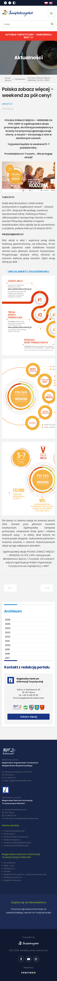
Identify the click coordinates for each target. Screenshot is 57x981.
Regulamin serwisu (12, 880)
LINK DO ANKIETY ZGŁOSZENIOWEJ (28, 271)
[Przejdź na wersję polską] (46, 3)
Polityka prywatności (13, 877)
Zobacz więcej (28, 716)
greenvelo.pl (9, 834)
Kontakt (7, 871)
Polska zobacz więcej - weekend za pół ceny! (40, 79)
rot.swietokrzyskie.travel (14, 831)
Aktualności (20, 79)
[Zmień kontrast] (14, 2)
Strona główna (8, 79)
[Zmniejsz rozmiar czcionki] (9, 2)
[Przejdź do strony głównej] (18, 13)
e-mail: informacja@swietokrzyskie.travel (20, 818)
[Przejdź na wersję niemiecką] (50, 3)
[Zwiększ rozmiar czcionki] (5, 2)
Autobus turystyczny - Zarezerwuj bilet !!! (28, 36)
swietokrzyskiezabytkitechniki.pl (17, 842)
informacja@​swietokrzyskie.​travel (28, 698)
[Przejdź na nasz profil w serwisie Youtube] (29, 959)
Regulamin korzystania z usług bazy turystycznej (25, 874)
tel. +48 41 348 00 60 (28, 695)
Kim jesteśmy (10, 862)
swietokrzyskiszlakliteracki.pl (16, 845)
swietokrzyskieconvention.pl (16, 836)
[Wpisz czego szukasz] (52, 24)
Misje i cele (9, 865)
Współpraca (9, 868)
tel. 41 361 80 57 (9, 777)
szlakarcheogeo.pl (12, 839)
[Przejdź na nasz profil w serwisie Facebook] (21, 959)
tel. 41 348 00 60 (9, 815)
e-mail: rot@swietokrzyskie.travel (16, 780)
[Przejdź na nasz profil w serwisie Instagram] (36, 959)
